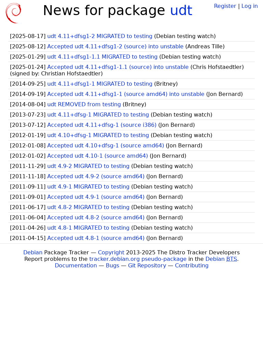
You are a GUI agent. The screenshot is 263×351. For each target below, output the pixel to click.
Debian (32, 252)
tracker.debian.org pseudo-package (138, 259)
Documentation (76, 265)
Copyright (111, 252)
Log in (249, 6)
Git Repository (147, 265)
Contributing (192, 265)
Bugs (112, 265)
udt (181, 10)
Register (225, 6)
